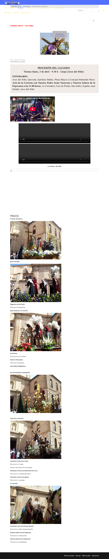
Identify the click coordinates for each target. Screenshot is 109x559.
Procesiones (20, 8)
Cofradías (11, 8)
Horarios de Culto (25, 12)
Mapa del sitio (95, 555)
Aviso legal (78, 555)
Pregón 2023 (16, 12)
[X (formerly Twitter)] (93, 20)
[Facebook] (98, 9)
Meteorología (7, 12)
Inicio (6, 8)
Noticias (29, 8)
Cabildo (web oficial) (45, 8)
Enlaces (36, 8)
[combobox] (85, 10)
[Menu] (103, 10)
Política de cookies (86, 555)
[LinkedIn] (97, 20)
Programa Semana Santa (60, 8)
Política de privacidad (69, 555)
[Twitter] (98, 11)
